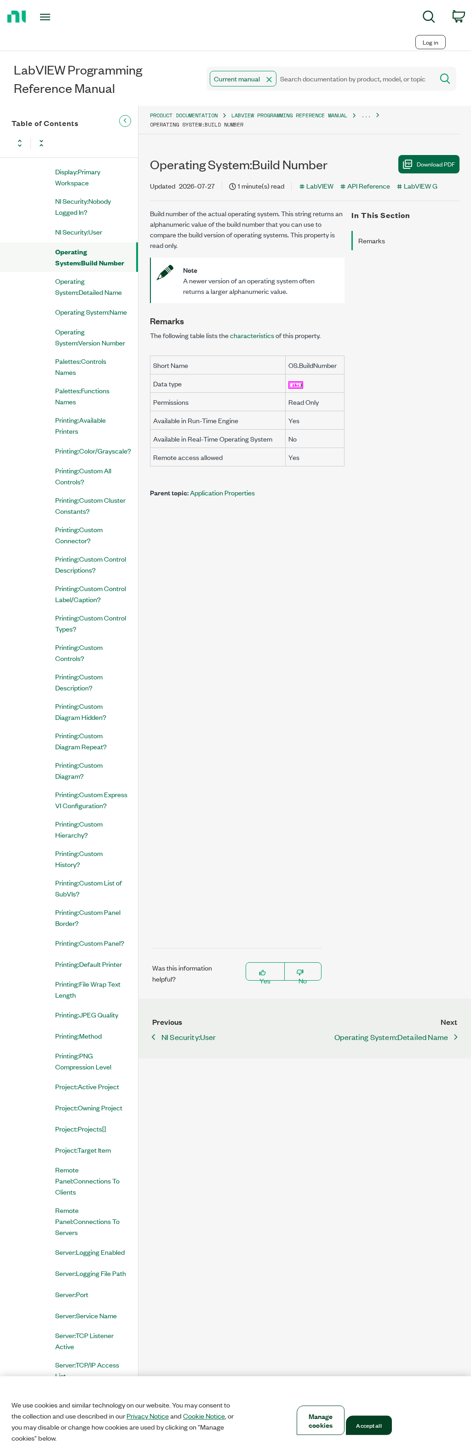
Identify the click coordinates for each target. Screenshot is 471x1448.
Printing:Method (78, 1035)
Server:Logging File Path (90, 1273)
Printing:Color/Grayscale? (93, 450)
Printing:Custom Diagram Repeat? (81, 740)
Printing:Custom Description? (79, 682)
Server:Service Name (86, 1315)
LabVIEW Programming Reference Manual (289, 115)
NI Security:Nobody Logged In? (83, 206)
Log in (430, 42)
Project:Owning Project (88, 1107)
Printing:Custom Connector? (79, 534)
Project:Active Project (87, 1086)
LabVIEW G (420, 185)
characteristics (252, 335)
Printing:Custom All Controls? (83, 475)
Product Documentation (184, 115)
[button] (269, 79)
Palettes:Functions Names (82, 395)
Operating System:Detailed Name (88, 286)
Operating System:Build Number (89, 257)
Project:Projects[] (80, 1128)
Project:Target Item (83, 1150)
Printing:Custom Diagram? (79, 770)
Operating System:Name (91, 311)
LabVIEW (319, 185)
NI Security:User (78, 231)
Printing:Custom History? (79, 858)
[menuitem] (429, 18)
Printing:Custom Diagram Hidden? (80, 711)
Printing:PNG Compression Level (83, 1061)
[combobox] (319, 79)
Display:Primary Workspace (77, 177)
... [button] (366, 115)
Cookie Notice (204, 1415)
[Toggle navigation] (61, 17)
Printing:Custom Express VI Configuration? (91, 799)
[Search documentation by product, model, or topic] (444, 78)
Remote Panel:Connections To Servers (87, 1221)
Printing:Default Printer (88, 964)
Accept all (368, 1425)
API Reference (368, 185)
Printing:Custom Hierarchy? (79, 829)
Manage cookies (321, 1420)
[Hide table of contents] (125, 121)
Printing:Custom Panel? (89, 943)
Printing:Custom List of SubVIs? (88, 888)
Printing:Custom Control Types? (90, 623)
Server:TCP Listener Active (84, 1340)
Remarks (371, 240)
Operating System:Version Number (90, 337)
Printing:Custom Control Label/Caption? (90, 593)
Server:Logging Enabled (90, 1252)
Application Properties (222, 492)
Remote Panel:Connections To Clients (87, 1180)
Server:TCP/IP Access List (87, 1370)
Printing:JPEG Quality (86, 1014)
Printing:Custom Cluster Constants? (90, 505)
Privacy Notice (147, 1415)
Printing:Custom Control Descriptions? (90, 564)
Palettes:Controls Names (80, 366)
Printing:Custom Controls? (79, 652)
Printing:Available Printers (80, 425)
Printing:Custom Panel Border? (88, 917)
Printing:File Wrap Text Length (88, 989)
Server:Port (71, 1294)
